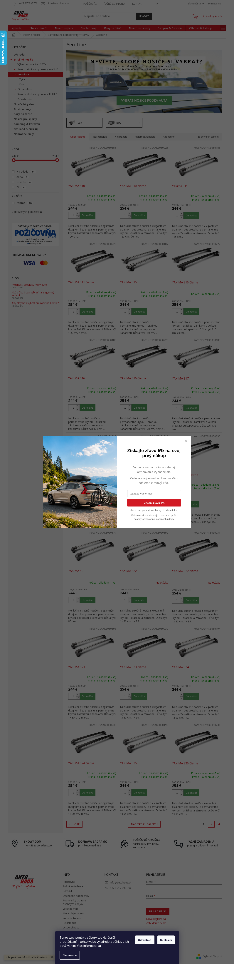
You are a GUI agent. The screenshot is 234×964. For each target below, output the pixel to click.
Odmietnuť (145, 939)
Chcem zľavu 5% (154, 502)
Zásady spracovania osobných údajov (154, 518)
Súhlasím (166, 939)
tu (99, 946)
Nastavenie (70, 955)
